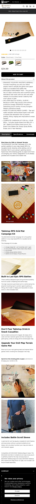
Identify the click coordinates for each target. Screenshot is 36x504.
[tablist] (18, 134)
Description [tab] (6, 134)
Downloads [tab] (30, 134)
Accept (17, 491)
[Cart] (30, 6)
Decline (17, 495)
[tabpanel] (18, 301)
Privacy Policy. (17, 486)
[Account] (27, 6)
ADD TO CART (18, 74)
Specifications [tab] (18, 134)
